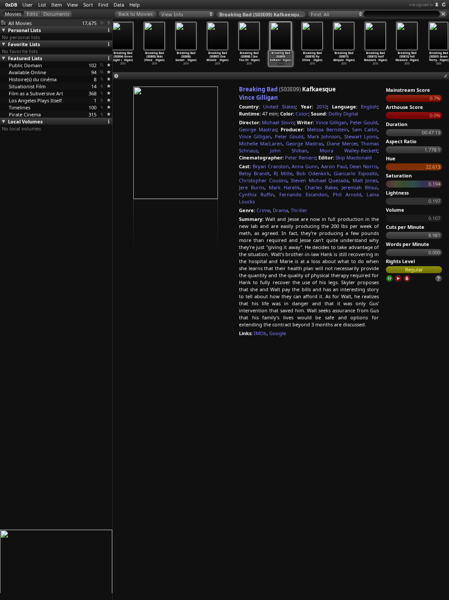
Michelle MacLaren (260, 143)
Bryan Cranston (271, 166)
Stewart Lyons (361, 136)
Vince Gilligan (258, 97)
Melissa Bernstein (327, 129)
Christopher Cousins (263, 180)
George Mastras (258, 129)
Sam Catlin (365, 129)
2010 (322, 106)
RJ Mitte (283, 173)
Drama (280, 210)
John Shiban (288, 150)
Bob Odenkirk (313, 173)
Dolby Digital (343, 113)
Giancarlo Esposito (356, 173)
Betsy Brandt (254, 173)
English (369, 106)
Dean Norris (363, 166)
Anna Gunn (305, 166)
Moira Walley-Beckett (349, 150)
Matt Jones (365, 180)
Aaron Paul (334, 166)
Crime (263, 210)
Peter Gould (364, 122)
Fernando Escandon (303, 194)
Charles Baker (321, 187)
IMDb (260, 333)
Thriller (299, 210)
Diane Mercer (342, 143)
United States (279, 106)
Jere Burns (251, 187)
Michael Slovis (278, 122)
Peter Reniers (300, 157)
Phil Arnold (347, 194)
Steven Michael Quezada (320, 180)
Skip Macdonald (353, 157)
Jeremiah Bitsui (360, 187)
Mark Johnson (323, 136)
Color (302, 113)
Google (277, 333)
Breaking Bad (258, 89)
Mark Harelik (284, 187)
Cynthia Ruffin (256, 194)
